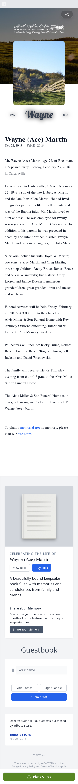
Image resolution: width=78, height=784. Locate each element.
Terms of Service (50, 766)
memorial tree (30, 427)
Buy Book (42, 568)
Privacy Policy (27, 766)
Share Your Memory (26, 629)
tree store (24, 433)
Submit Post (39, 697)
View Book (19, 568)
